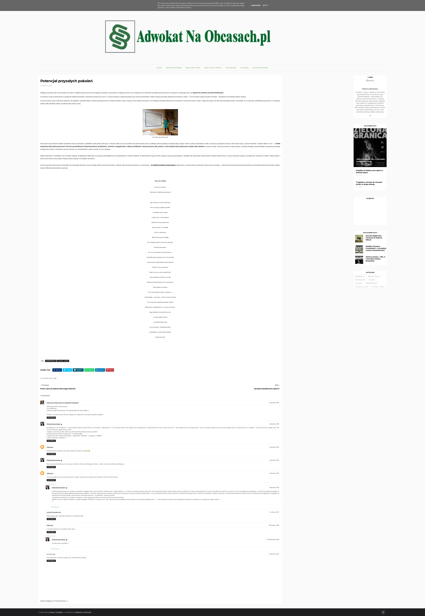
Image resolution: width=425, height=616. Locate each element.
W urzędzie (231, 68)
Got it (265, 5)
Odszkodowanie (260, 68)
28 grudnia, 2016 (274, 487)
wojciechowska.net (54, 512)
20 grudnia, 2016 (274, 402)
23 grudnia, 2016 (274, 473)
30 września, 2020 (274, 525)
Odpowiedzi (51, 484)
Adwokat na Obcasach (83, 612)
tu (273, 144)
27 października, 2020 (273, 539)
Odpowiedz (51, 417)
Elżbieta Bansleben (53, 424)
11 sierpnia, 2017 (274, 512)
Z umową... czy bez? (63, 361)
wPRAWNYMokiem (174, 68)
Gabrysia (50, 525)
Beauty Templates (56, 612)
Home (159, 68)
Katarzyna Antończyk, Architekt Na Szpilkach (63, 403)
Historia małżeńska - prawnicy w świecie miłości (374, 238)
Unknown (50, 447)
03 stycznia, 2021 (274, 554)
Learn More (256, 5)
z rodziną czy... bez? (361, 287)
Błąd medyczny (193, 68)
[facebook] (383, 612)
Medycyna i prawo (213, 68)
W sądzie (244, 68)
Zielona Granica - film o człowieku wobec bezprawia (375, 259)
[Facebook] (370, 116)
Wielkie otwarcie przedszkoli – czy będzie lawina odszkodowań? (376, 248)
